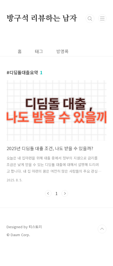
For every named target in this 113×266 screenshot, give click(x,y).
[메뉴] (102, 18)
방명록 (62, 51)
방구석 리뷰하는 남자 (42, 18)
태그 (39, 51)
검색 (90, 19)
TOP (102, 229)
